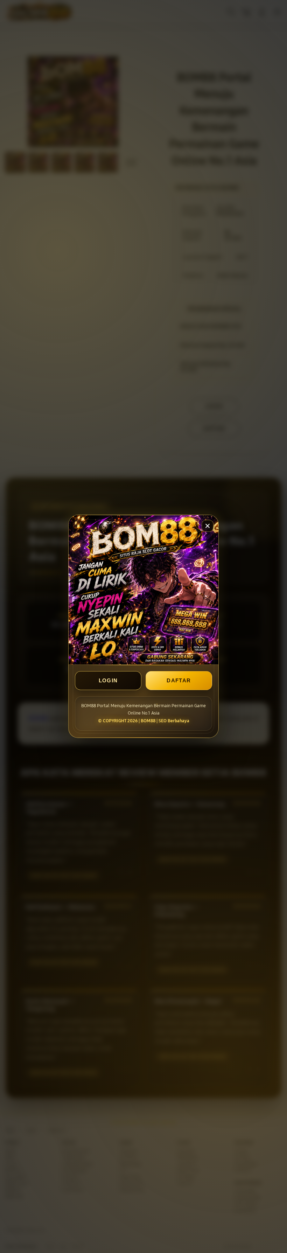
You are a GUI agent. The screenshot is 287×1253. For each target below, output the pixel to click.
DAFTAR (179, 681)
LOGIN (108, 681)
